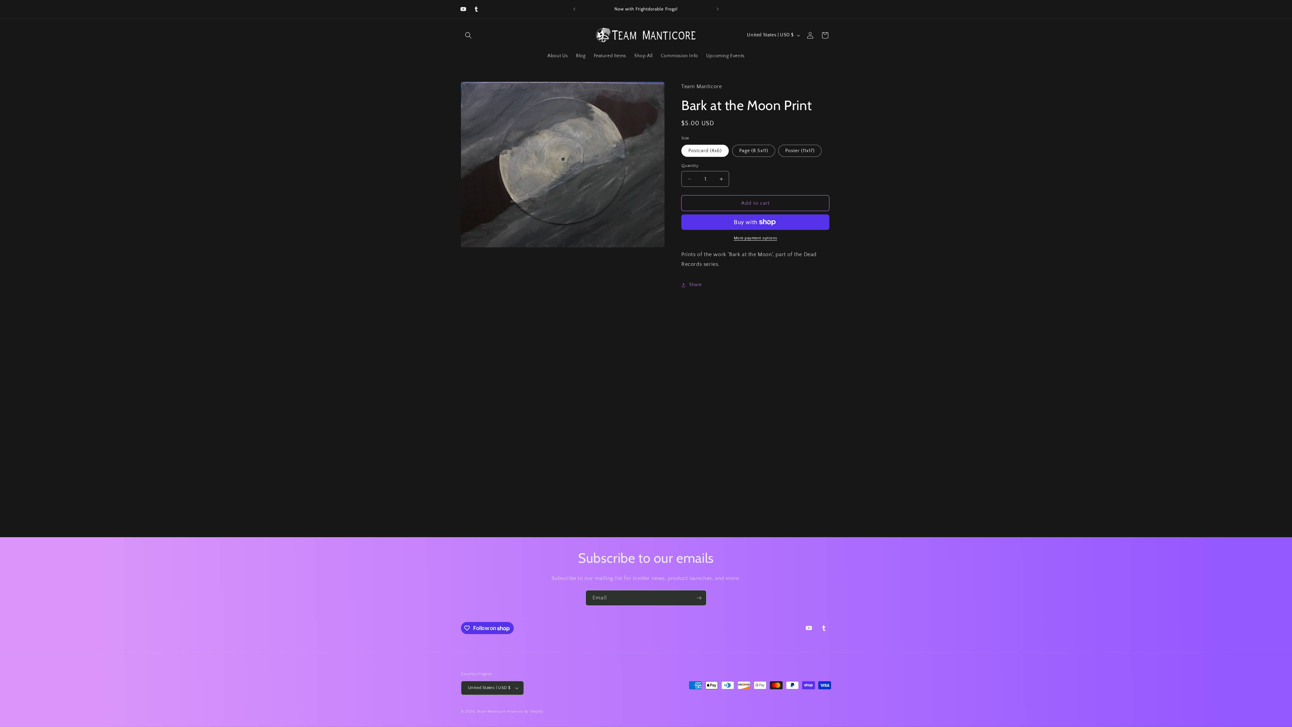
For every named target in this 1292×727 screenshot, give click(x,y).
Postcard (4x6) (705, 150)
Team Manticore (491, 711)
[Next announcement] (717, 9)
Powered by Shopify (525, 711)
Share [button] (695, 284)
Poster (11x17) (800, 150)
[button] (468, 35)
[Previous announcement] (574, 9)
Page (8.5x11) (753, 150)
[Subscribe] (698, 598)
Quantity (689, 165)
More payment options (755, 238)
